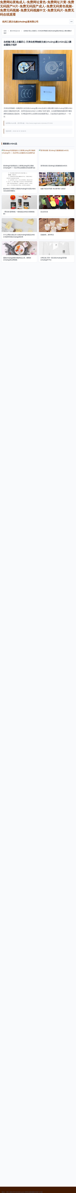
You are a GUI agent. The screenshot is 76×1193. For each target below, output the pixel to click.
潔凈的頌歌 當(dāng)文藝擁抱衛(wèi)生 (53, 166)
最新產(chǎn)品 (10, 143)
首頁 (5, 31)
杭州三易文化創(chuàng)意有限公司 (20, 21)
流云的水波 (44, 212)
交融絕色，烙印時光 (47, 235)
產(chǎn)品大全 (15, 31)
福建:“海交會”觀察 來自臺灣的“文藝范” (53, 189)
